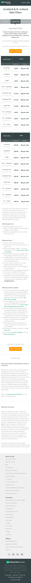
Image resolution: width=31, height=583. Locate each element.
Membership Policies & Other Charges (15, 500)
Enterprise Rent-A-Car (11, 541)
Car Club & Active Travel (12, 482)
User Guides (9, 526)
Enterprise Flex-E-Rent (11, 544)
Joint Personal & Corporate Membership (16, 473)
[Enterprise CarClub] (6, 2)
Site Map (8, 523)
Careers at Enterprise (11, 493)
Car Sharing (8, 479)
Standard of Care (10, 485)
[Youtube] (22, 554)
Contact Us (8, 534)
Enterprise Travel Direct (12, 470)
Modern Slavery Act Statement (15, 577)
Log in (23, 2)
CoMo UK (8, 550)
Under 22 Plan (26, 21)
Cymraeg (8, 531)
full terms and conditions (14, 394)
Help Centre (9, 529)
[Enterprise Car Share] (15, 562)
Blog (7, 464)
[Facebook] (9, 554)
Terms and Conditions (11, 503)
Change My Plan (10, 508)
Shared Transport (10, 476)
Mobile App (8, 520)
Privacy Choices (14, 579)
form (2, 424)
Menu (28, 2)
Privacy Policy (8, 575)
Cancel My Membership (12, 511)
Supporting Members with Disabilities (15, 487)
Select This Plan (15, 51)
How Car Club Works (11, 459)
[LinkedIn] (17, 554)
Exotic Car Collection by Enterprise (14, 547)
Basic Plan (5, 21)
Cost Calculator (9, 514)
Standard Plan (15, 21)
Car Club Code (9, 467)
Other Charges (18, 332)
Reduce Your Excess (11, 506)
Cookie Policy (15, 575)
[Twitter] (13, 554)
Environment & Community (12, 490)
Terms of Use (22, 575)
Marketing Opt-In (10, 517)
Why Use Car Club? (10, 462)
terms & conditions (9, 334)
